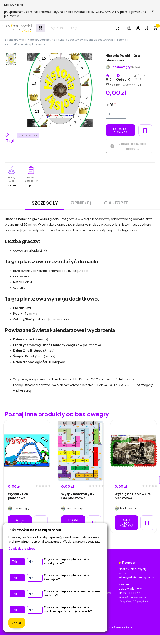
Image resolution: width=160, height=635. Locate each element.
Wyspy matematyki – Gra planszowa (78, 496)
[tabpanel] (26, 476)
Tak (14, 561)
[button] (138, 28)
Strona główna (14, 39)
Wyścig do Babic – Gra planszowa (133, 496)
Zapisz (17, 623)
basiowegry (126, 67)
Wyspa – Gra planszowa (18, 496)
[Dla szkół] (129, 28)
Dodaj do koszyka (120, 130)
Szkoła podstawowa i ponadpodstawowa (85, 39)
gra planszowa (28, 135)
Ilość (109, 104)
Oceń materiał (139, 77)
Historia (121, 39)
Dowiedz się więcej (22, 548)
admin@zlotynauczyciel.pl (137, 577)
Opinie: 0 (123, 79)
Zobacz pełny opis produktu (133, 146)
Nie (31, 561)
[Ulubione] (146, 28)
